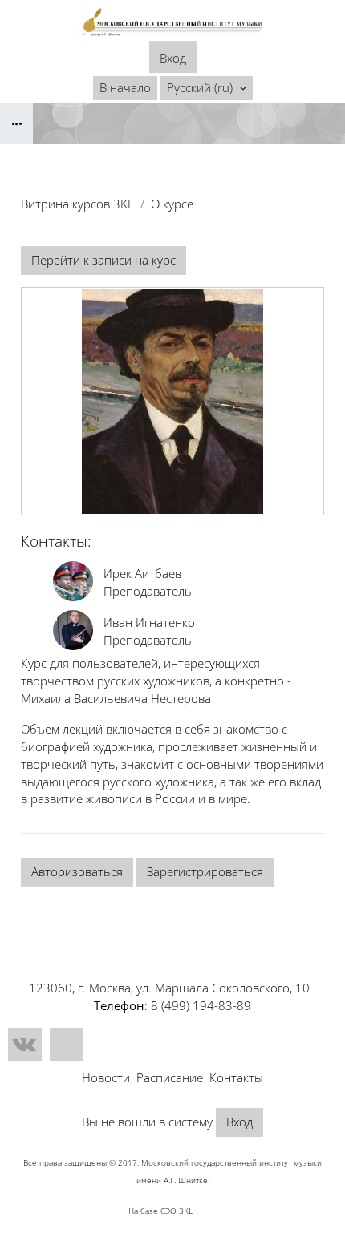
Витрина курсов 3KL (77, 204)
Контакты (236, 1077)
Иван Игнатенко (149, 622)
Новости (106, 1077)
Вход (173, 58)
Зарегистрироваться (205, 871)
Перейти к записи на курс (103, 260)
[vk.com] (25, 1044)
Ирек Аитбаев (142, 573)
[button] (206, 88)
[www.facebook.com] (66, 1044)
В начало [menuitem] (125, 87)
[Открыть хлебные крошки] (16, 123)
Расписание (169, 1077)
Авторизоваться (77, 871)
